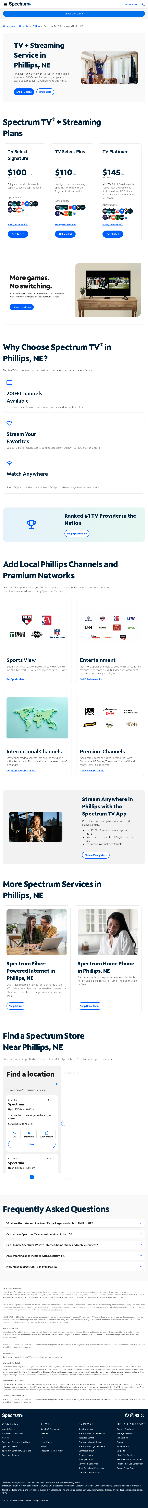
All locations (9, 26)
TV (41, 1437)
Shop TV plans (24, 91)
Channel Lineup (86, 1455)
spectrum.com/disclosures (53, 1310)
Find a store (45, 91)
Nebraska (23, 26)
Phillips (36, 26)
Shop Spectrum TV (77, 533)
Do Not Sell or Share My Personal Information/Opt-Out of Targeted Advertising (38, 1485)
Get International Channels (21, 770)
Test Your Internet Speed (90, 1442)
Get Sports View (15, 679)
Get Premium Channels (92, 770)
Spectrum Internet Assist (51, 1450)
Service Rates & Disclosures (129, 1459)
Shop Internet (16, 1005)
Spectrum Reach (9, 1446)
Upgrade (121, 1450)
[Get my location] (56, 1084)
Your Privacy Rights (35, 1482)
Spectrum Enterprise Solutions (16, 1442)
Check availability (74, 13)
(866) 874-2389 (20, 1123)
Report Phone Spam (126, 1468)
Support (120, 1442)
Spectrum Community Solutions (16, 1450)
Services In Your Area (88, 1463)
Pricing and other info (18, 224)
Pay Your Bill (122, 1437)
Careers (5, 1437)
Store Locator (123, 1446)
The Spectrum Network (89, 1472)
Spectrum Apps (86, 1429)
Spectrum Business (10, 1455)
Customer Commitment (13, 1433)
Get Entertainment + (91, 679)
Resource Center (86, 1437)
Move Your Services (126, 1455)
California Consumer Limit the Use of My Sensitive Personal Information (108, 1485)
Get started (18, 233)
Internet (44, 1433)
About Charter (8, 1429)
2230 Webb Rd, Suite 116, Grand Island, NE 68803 (30, 1117)
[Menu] (5, 4)
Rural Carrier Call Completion (130, 1463)
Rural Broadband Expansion (91, 1468)
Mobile (43, 1446)
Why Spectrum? (86, 1459)
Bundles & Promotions (50, 1429)
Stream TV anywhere (96, 855)
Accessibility (51, 1482)
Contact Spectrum (125, 1429)
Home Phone (46, 1442)
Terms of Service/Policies (13, 1482)
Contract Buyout (86, 1450)
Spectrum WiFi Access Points (92, 1433)
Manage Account (125, 1433)
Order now (131, 4)
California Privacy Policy (69, 1482)
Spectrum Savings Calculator (92, 1446)
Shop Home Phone (90, 1005)
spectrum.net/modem (87, 1372)
